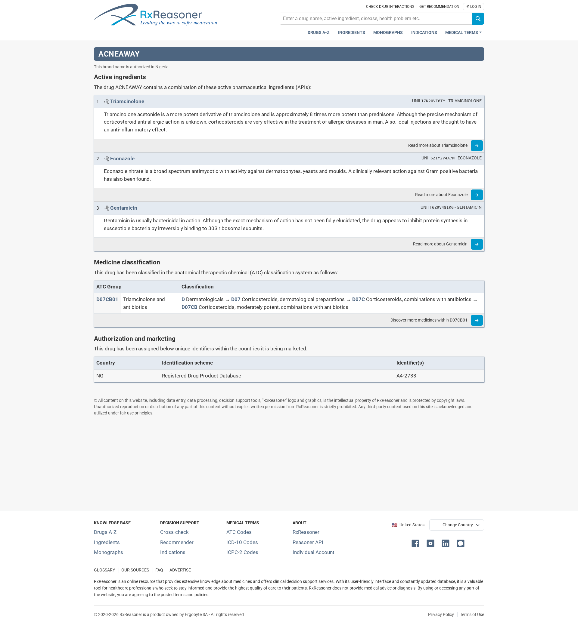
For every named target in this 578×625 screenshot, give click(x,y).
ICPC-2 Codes (242, 552)
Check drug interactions (390, 7)
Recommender (177, 542)
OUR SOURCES (135, 570)
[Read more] (477, 145)
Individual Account (313, 552)
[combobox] (376, 19)
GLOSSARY (104, 570)
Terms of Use (472, 614)
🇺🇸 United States (408, 525)
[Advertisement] (274, 463)
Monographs (388, 32)
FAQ (159, 570)
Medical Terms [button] (461, 32)
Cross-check (174, 532)
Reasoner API (308, 542)
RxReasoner (306, 532)
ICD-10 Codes (242, 542)
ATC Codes (239, 532)
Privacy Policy (441, 614)
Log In (475, 7)
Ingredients (351, 32)
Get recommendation (439, 7)
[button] (416, 543)
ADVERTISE (180, 570)
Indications (424, 32)
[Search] (478, 19)
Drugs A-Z (319, 32)
